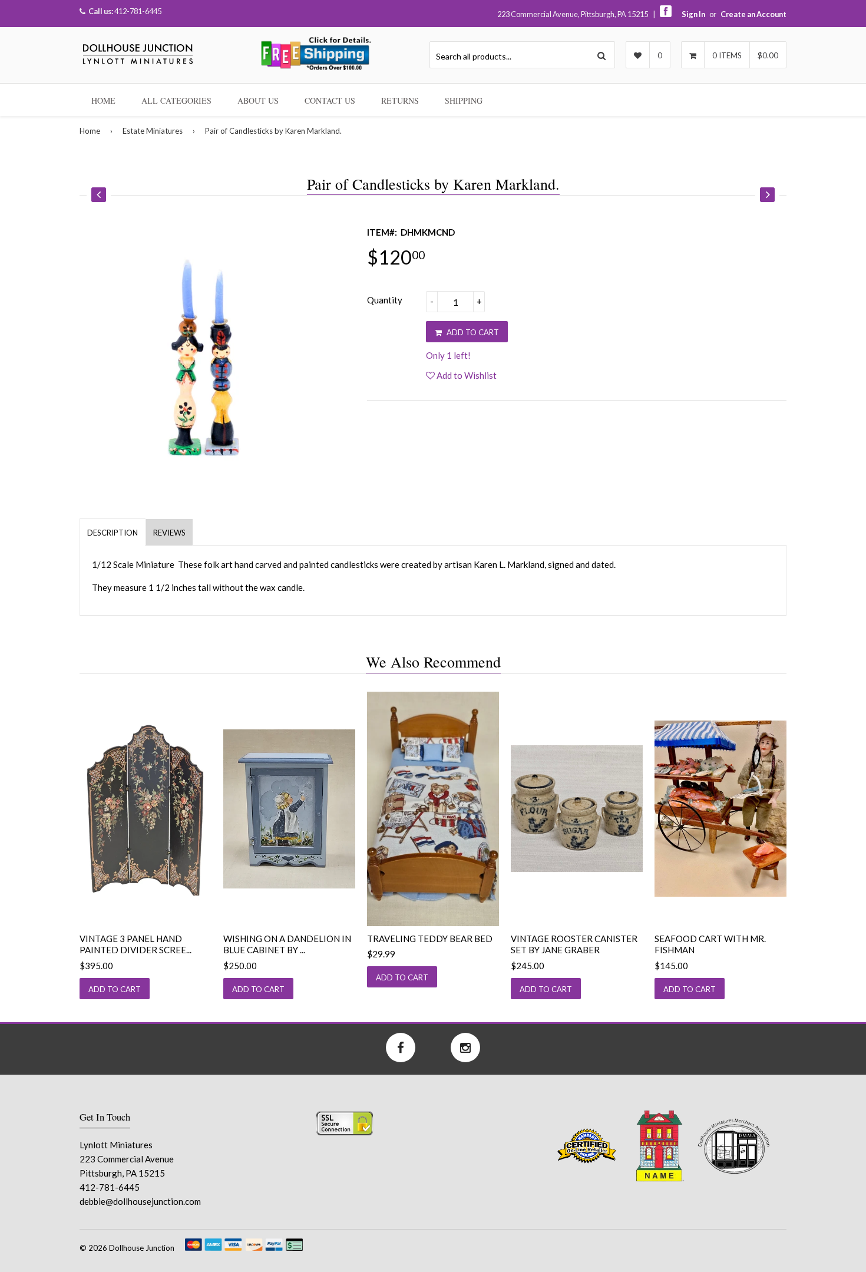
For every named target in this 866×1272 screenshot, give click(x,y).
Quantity (384, 300)
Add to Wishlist (466, 375)
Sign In (693, 14)
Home (103, 100)
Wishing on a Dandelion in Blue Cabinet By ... (287, 944)
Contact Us (330, 100)
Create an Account (753, 14)
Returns (400, 100)
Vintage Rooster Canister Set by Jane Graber (574, 944)
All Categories (176, 100)
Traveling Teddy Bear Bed (430, 938)
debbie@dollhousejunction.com (140, 1201)
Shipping (463, 100)
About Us (258, 100)
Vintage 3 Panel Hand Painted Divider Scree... (135, 944)
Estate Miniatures (153, 131)
